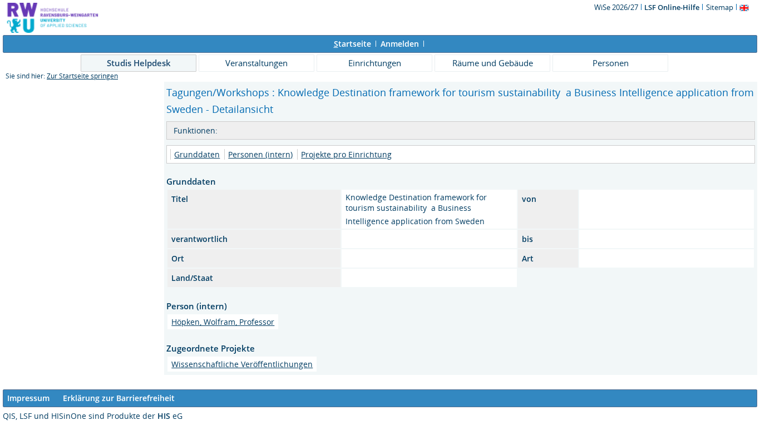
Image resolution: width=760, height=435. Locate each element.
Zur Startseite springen (82, 76)
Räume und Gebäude (492, 62)
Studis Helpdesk (139, 62)
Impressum (28, 398)
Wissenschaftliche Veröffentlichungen (242, 364)
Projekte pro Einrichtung (346, 154)
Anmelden (400, 43)
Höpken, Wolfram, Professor (222, 322)
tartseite (352, 43)
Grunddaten (197, 154)
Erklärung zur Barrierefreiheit (119, 398)
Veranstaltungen (256, 62)
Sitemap (719, 7)
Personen (611, 62)
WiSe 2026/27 (617, 7)
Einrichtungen (374, 62)
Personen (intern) (260, 154)
